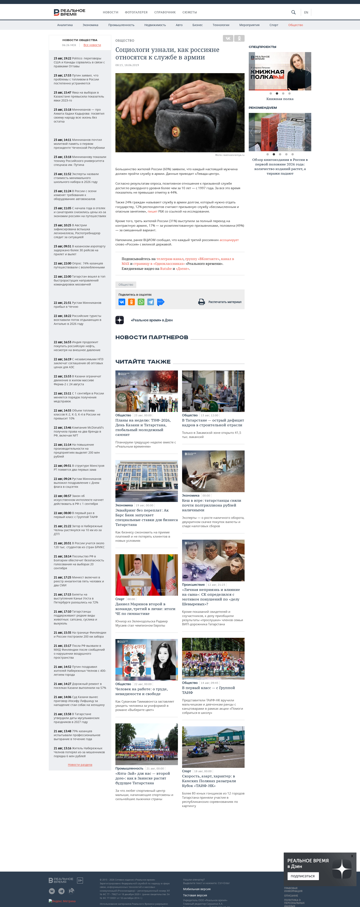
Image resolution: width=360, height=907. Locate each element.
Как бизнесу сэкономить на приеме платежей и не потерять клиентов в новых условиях (146, 525)
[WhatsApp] (141, 302)
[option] (280, 71)
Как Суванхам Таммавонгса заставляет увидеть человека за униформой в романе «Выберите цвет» (144, 699)
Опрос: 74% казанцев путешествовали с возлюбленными (79, 265)
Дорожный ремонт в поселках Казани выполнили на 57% (80, 686)
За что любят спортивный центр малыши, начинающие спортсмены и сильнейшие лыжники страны (144, 786)
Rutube (166, 268)
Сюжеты (189, 12)
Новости (110, 12)
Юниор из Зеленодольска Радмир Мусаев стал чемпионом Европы (145, 614)
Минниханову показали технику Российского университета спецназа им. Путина (80, 161)
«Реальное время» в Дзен (152, 320)
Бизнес (197, 25)
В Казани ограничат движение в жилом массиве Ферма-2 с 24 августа (77, 380)
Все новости (92, 45)
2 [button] (277, 93)
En (306, 12)
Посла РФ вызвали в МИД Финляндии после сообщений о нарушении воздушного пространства (79, 651)
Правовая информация (293, 890)
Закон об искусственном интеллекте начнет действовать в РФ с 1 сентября (79, 500)
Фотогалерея (136, 12)
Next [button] (308, 71)
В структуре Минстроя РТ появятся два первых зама (79, 468)
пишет (153, 211)
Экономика (90, 25)
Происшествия (193, 584)
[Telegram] (150, 302)
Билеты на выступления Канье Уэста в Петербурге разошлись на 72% (76, 598)
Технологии (221, 25)
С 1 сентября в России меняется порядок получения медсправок (79, 397)
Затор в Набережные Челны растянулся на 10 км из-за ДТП (78, 530)
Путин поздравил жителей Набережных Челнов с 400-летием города (80, 671)
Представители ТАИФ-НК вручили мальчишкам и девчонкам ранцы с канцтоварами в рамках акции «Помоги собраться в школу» (212, 700)
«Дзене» (182, 268)
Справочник (165, 12)
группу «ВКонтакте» (202, 258)
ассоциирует (229, 240)
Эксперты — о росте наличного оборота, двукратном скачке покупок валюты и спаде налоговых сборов (213, 513)
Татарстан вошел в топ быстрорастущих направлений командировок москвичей (79, 280)
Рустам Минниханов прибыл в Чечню (77, 305)
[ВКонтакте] (228, 38)
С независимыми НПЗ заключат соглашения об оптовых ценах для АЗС (78, 363)
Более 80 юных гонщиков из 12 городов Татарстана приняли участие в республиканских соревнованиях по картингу (213, 791)
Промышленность (121, 25)
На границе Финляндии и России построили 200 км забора (80, 634)
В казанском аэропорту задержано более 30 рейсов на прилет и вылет (79, 250)
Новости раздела (80, 764)
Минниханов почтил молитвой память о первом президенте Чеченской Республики (79, 144)
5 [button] (292, 154)
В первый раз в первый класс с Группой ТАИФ (76, 515)
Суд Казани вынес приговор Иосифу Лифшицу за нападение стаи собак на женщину (79, 701)
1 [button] (271, 93)
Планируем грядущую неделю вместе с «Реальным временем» (145, 433)
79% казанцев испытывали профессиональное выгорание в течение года (77, 735)
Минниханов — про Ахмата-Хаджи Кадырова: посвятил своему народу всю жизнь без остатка (79, 115)
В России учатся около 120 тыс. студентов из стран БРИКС (79, 545)
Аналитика (65, 25)
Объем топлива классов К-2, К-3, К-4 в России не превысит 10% (77, 414)
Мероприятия (249, 25)
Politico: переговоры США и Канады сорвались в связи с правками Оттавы (79, 62)
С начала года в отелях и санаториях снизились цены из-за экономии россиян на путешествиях (80, 212)
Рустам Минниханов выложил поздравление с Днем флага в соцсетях (77, 483)
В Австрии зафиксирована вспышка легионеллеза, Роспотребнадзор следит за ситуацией (77, 231)
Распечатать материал (225, 302)
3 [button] (283, 93)
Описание (291, 895)
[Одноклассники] (239, 38)
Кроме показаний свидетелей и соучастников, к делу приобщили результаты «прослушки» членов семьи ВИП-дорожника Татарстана (212, 606)
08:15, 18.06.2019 (127, 65)
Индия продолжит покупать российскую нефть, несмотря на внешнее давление (77, 346)
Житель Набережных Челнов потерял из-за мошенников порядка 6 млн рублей (79, 752)
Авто (179, 25)
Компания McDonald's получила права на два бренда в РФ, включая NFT (79, 431)
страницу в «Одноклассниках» (159, 263)
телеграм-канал (170, 258)
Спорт (274, 25)
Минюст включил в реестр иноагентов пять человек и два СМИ (79, 581)
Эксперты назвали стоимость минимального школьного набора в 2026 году (76, 178)
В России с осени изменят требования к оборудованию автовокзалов (75, 195)
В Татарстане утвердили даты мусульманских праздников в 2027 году (76, 718)
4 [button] (289, 93)
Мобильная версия (197, 889)
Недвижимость (155, 25)
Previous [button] (252, 71)
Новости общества (80, 40)
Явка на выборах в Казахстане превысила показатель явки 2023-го (79, 96)
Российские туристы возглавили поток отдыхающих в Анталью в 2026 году (77, 320)
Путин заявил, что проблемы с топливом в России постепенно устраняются (76, 79)
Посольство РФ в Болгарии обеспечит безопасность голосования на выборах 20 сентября (79, 562)
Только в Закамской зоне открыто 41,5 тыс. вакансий (213, 428)
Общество (295, 25)
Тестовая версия (195, 895)
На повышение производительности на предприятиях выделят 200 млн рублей (77, 450)
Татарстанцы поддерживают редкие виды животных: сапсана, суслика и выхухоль (75, 617)
